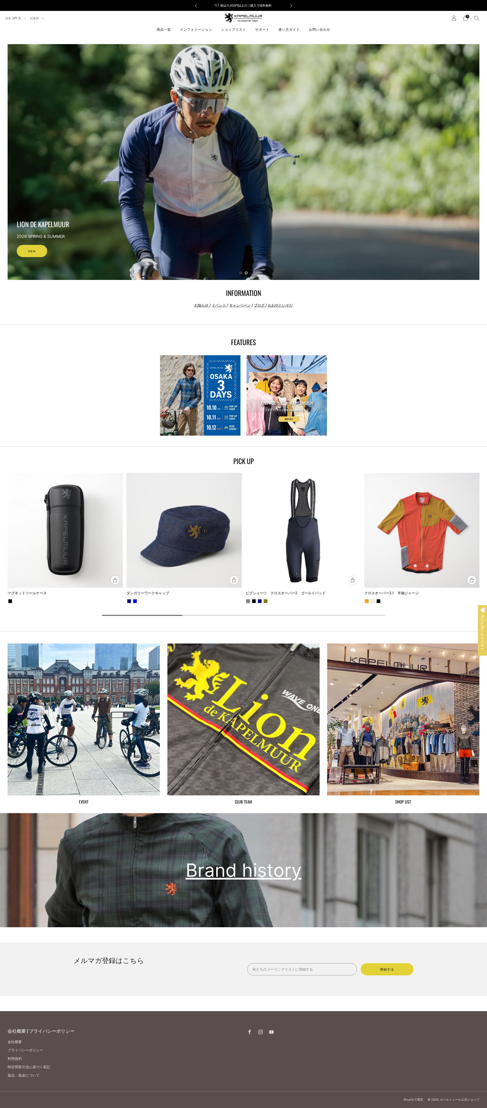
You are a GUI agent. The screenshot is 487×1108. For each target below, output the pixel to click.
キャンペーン (240, 305)
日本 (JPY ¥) (13, 18)
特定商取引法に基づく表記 (29, 1067)
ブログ (260, 305)
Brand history (244, 870)
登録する (387, 969)
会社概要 (15, 1042)
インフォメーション (196, 29)
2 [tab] (246, 273)
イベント (219, 305)
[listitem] (243, 5)
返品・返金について (24, 1075)
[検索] (476, 18)
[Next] (291, 5)
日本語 (35, 18)
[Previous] (196, 5)
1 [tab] (241, 273)
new (32, 251)
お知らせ (202, 305)
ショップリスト (233, 29)
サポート (262, 29)
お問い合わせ (319, 29)
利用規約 (15, 1058)
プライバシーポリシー (25, 1050)
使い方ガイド (289, 29)
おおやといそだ (280, 305)
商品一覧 (164, 29)
